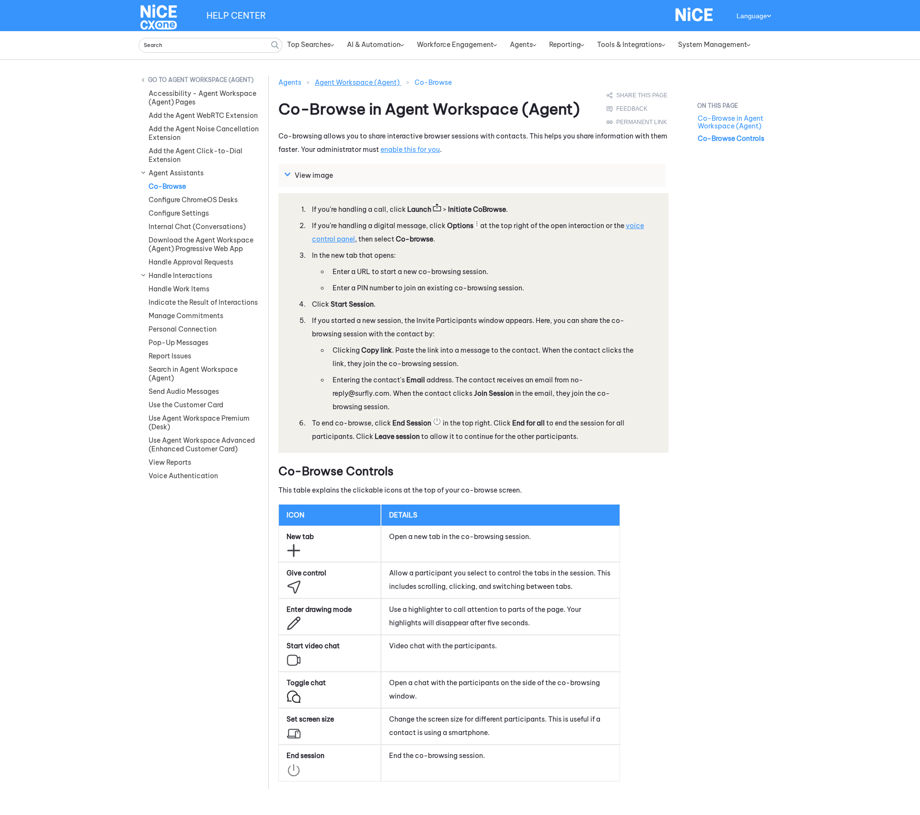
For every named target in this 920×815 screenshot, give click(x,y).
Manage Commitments (186, 315)
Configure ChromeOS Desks (193, 199)
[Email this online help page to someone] (638, 95)
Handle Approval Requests (191, 262)
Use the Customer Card (186, 405)
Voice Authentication (183, 475)
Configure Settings (179, 213)
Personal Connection (183, 329)
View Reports (170, 462)
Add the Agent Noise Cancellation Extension (204, 133)
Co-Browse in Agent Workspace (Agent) (730, 122)
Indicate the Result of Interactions (203, 302)
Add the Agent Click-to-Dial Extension (195, 155)
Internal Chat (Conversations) (197, 226)
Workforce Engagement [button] (455, 44)
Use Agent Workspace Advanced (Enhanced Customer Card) (202, 444)
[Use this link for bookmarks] (637, 122)
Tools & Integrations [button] (629, 44)
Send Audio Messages (184, 391)
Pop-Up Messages (178, 342)
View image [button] (314, 175)
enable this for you (410, 149)
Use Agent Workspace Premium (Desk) (199, 422)
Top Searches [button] (309, 44)
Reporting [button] (565, 44)
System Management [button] (712, 44)
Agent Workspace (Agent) (210, 79)
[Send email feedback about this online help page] (638, 108)
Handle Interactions (180, 275)
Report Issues (170, 356)
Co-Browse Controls (731, 138)
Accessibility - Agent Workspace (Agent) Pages (202, 97)
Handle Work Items (179, 289)
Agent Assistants (176, 173)
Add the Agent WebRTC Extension (203, 115)
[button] (275, 45)
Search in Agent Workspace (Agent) (193, 373)
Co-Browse (167, 186)
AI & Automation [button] (374, 44)
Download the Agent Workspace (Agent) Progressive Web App (201, 244)
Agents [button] (521, 44)
